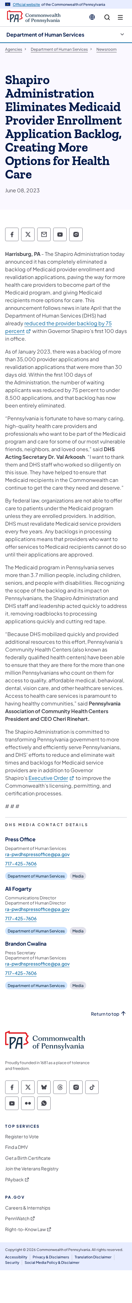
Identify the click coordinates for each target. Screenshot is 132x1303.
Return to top (105, 1014)
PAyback (14, 1179)
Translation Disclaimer (93, 1257)
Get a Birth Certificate (28, 1158)
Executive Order (52, 777)
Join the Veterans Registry (32, 1168)
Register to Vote (22, 1136)
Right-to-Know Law (25, 1229)
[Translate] (92, 17)
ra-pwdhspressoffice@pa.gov (37, 854)
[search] (107, 17)
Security (12, 1262)
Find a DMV (16, 1147)
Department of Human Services (45, 34)
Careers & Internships (27, 1208)
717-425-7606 (21, 863)
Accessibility (16, 1257)
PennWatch (17, 1218)
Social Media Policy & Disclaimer (52, 1262)
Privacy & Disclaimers (51, 1257)
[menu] (120, 17)
